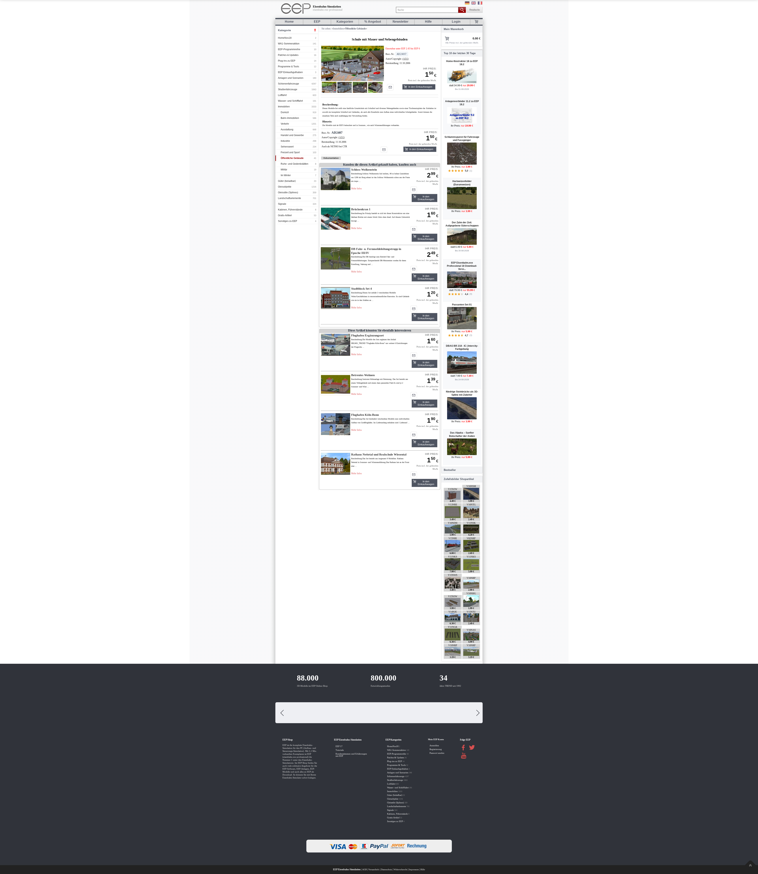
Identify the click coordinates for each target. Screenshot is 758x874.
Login (456, 21)
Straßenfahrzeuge (287, 89)
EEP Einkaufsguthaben (290, 72)
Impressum (414, 869)
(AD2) (405, 58)
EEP (317, 21)
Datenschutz (386, 869)
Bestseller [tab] (450, 469)
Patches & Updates (288, 55)
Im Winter (286, 175)
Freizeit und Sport (290, 152)
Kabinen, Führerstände (290, 209)
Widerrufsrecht (400, 869)
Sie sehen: (326, 28)
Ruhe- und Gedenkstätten (294, 163)
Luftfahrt (282, 95)
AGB (364, 869)
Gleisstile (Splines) (288, 192)
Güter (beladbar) (287, 181)
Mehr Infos (356, 188)
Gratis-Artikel (285, 215)
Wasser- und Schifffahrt (290, 101)
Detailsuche (474, 10)
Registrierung (436, 749)
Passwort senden (437, 753)
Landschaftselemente (289, 198)
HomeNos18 (285, 38)
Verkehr (285, 123)
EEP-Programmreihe (289, 49)
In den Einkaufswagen (420, 86)
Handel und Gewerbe (292, 135)
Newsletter (400, 21)
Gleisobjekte (284, 186)
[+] (352, 63)
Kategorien (345, 21)
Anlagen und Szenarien (290, 78)
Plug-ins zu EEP (286, 60)
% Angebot (372, 21)
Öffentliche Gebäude (292, 158)
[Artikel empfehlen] (390, 87)
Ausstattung (287, 129)
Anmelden (434, 745)
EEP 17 (339, 746)
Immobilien (284, 106)
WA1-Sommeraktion (288, 43)
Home (289, 21)
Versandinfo (373, 869)
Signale (282, 204)
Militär (284, 169)
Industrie (285, 141)
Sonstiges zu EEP (287, 221)
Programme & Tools (288, 66)
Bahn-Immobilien (290, 118)
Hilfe (428, 21)
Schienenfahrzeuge (288, 83)
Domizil (285, 112)
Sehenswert (287, 146)
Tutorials (340, 750)
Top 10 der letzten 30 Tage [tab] (460, 53)
